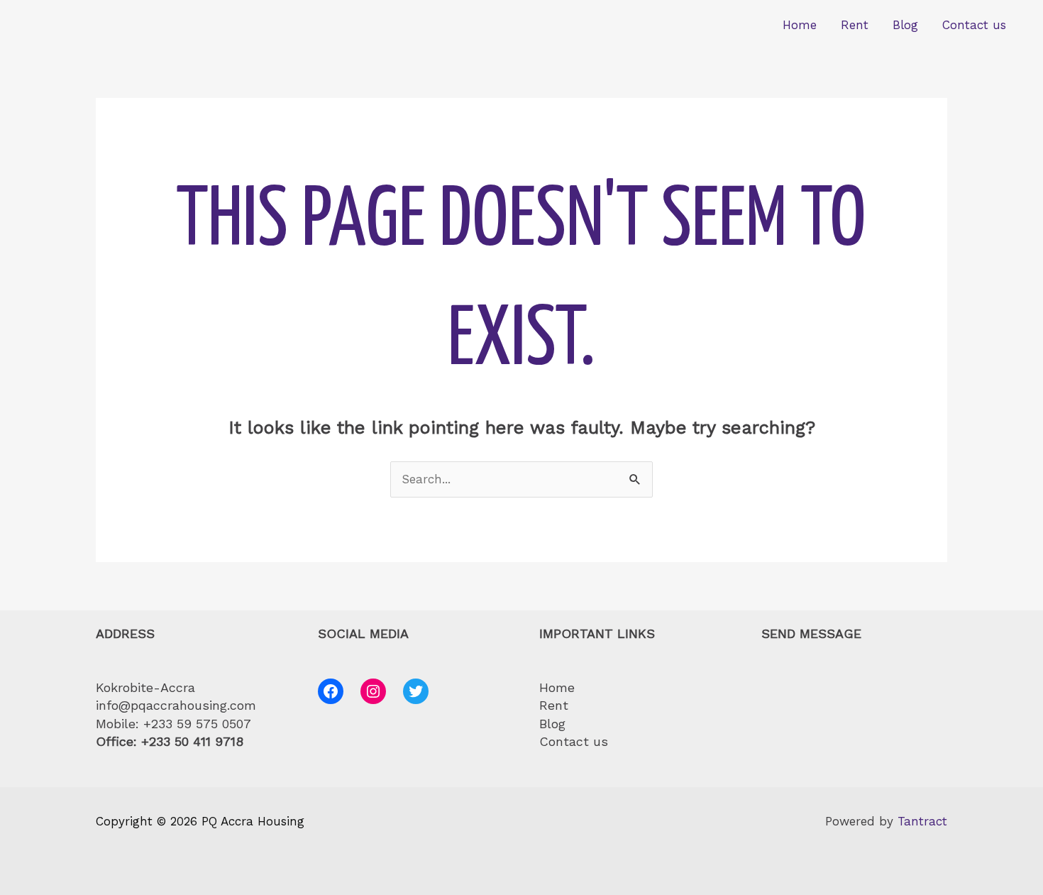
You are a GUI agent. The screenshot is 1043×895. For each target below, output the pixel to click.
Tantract (922, 821)
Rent (854, 25)
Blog (905, 25)
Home (800, 25)
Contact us (974, 25)
